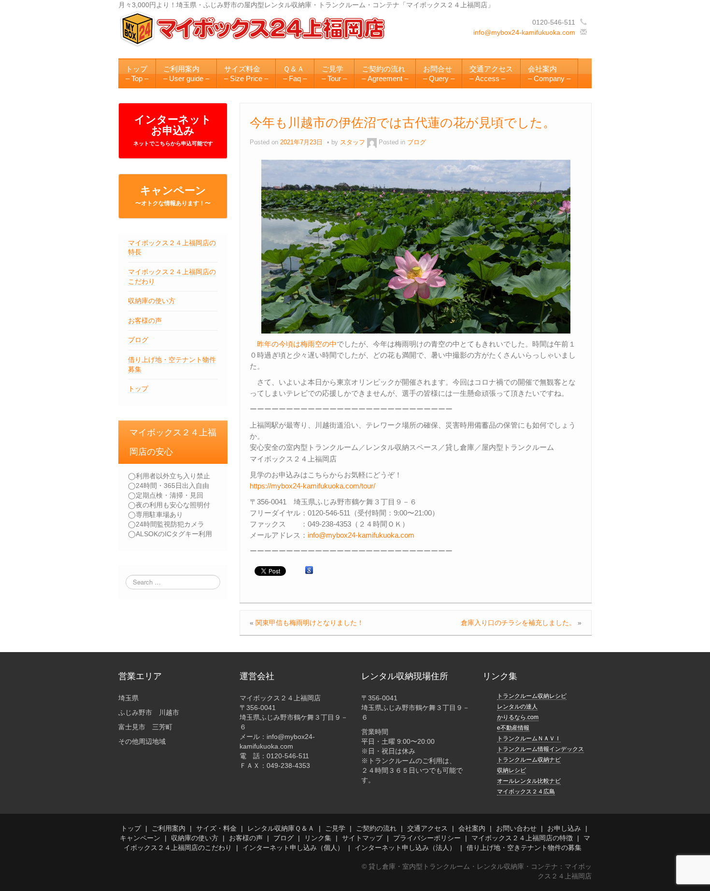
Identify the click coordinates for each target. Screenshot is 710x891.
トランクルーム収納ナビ (529, 759)
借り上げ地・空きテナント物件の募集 (524, 847)
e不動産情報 (513, 727)
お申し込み (564, 828)
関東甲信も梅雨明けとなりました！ (310, 622)
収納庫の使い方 (151, 301)
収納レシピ (511, 770)
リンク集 (317, 838)
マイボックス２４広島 (526, 791)
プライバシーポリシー (427, 838)
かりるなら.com (518, 717)
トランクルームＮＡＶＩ (529, 738)
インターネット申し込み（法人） (405, 847)
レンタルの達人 (517, 706)
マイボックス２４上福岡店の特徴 (522, 838)
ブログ (138, 340)
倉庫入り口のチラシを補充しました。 (518, 622)
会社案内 (471, 828)
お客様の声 (145, 320)
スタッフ (352, 142)
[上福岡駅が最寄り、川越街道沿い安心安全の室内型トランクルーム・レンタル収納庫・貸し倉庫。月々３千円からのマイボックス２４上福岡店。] (253, 28)
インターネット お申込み (173, 129)
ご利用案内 (168, 828)
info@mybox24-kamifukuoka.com (524, 32)
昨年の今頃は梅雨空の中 (297, 344)
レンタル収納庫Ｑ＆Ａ (280, 828)
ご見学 (335, 828)
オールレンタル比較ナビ (529, 781)
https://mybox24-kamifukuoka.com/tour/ (312, 486)
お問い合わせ (516, 828)
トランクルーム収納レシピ (532, 696)
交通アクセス (427, 828)
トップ (138, 388)
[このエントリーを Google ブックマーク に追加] (309, 570)
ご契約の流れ (376, 828)
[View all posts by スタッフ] (372, 142)
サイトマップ (362, 838)
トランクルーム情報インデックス (540, 749)
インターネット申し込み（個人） (293, 847)
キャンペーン (173, 195)
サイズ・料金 (216, 828)
